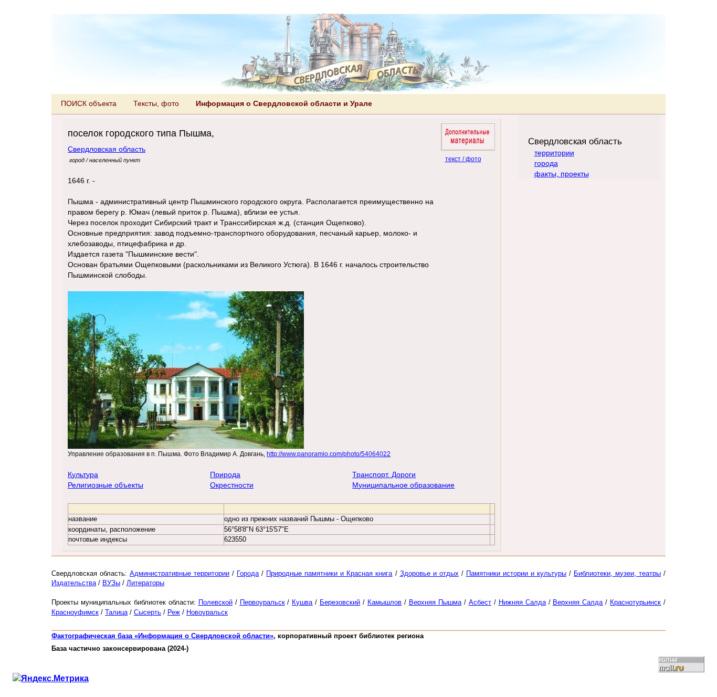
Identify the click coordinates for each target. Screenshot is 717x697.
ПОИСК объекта (89, 103)
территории (554, 153)
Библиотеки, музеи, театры (617, 573)
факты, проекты (561, 174)
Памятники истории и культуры (516, 573)
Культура (83, 474)
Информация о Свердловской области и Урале (284, 103)
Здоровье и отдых (429, 573)
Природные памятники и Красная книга (329, 573)
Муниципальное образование (403, 485)
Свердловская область (106, 149)
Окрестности (232, 485)
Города (248, 573)
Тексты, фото (156, 103)
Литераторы (145, 583)
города (546, 163)
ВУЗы (111, 583)
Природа (225, 474)
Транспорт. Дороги (384, 474)
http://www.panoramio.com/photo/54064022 (329, 453)
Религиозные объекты (105, 485)
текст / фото (463, 158)
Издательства (73, 583)
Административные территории (179, 573)
